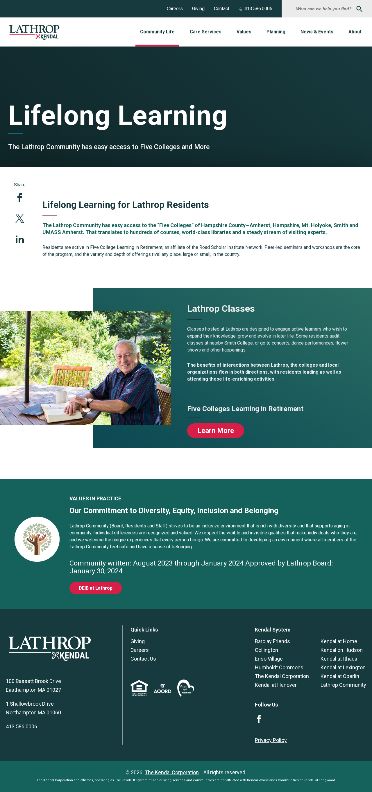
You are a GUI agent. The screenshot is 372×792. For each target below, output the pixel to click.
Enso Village (269, 659)
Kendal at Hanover (276, 685)
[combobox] (325, 9)
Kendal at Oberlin (340, 676)
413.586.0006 (258, 8)
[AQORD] (162, 691)
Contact (221, 8)
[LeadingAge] (185, 695)
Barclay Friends (272, 641)
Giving (198, 8)
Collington (266, 650)
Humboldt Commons (279, 667)
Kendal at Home (339, 641)
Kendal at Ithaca (339, 659)
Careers (175, 8)
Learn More (215, 431)
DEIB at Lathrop (95, 588)
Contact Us (143, 659)
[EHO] (139, 695)
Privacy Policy (271, 740)
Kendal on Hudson (342, 650)
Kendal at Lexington (343, 667)
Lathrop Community (343, 685)
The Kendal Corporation (282, 676)
